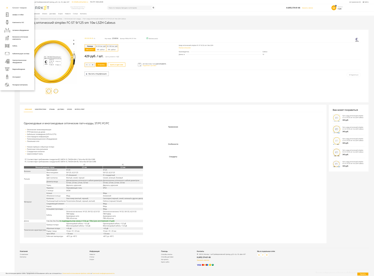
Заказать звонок (307, 8)
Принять (363, 274)
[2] (87, 38)
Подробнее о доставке (149, 65)
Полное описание (185, 48)
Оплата (44, 14)
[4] (91, 38)
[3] (89, 38)
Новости (68, 14)
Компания (36, 14)
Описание (28, 109)
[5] (92, 38)
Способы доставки (167, 257)
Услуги (60, 14)
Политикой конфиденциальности (103, 273)
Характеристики (40, 109)
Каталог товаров (19, 8)
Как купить (164, 259)
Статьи (75, 14)
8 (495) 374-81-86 (293, 8)
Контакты (83, 14)
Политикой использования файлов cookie (76, 273)
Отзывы (52, 109)
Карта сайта (165, 262)
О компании (24, 254)
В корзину (101, 65)
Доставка (52, 14)
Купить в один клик (116, 65)
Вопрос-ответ (79, 109)
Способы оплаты (166, 254)
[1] (85, 38)
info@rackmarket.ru (81, 2)
